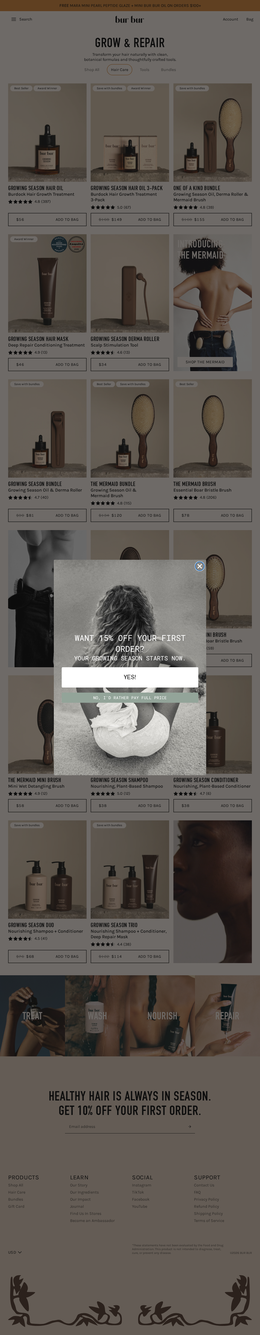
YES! (130, 677)
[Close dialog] (199, 566)
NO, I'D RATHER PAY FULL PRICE (130, 697)
